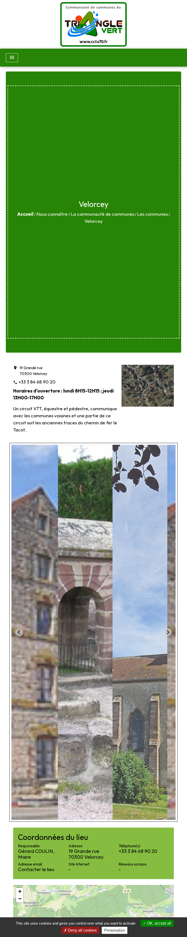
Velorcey (93, 221)
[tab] (90, 816)
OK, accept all (158, 923)
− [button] (19, 899)
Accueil (25, 214)
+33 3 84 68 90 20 (37, 382)
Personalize (114, 930)
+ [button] (19, 891)
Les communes (152, 214)
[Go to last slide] (19, 632)
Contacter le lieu (36, 869)
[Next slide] (168, 632)
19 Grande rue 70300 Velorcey (33, 370)
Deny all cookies (82, 930)
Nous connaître (52, 214)
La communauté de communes (102, 214)
